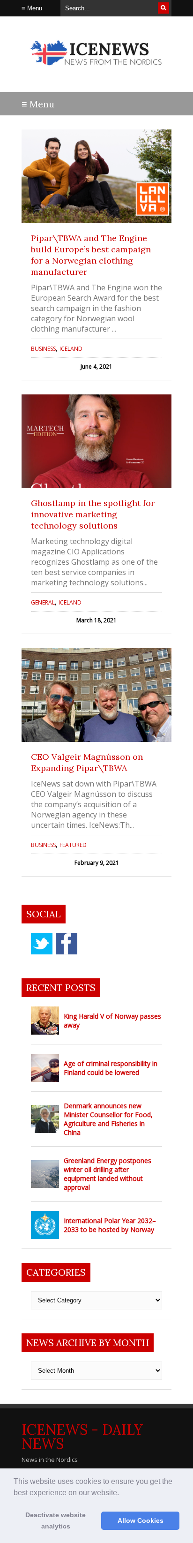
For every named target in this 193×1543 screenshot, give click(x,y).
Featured (73, 845)
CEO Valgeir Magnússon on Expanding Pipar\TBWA (87, 762)
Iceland (70, 349)
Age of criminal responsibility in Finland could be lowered (110, 1068)
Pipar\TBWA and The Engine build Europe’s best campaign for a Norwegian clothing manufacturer (91, 255)
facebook (66, 943)
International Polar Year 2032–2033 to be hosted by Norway (110, 1225)
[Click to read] (96, 176)
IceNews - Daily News (82, 1436)
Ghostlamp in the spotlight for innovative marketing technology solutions (93, 514)
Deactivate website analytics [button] (55, 1520)
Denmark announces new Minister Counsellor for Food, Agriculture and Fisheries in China (108, 1119)
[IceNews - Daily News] (96, 70)
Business (43, 349)
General (43, 602)
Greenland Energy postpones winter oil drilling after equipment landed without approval (107, 1174)
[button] (122, 1493)
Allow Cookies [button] (140, 1520)
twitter (41, 943)
